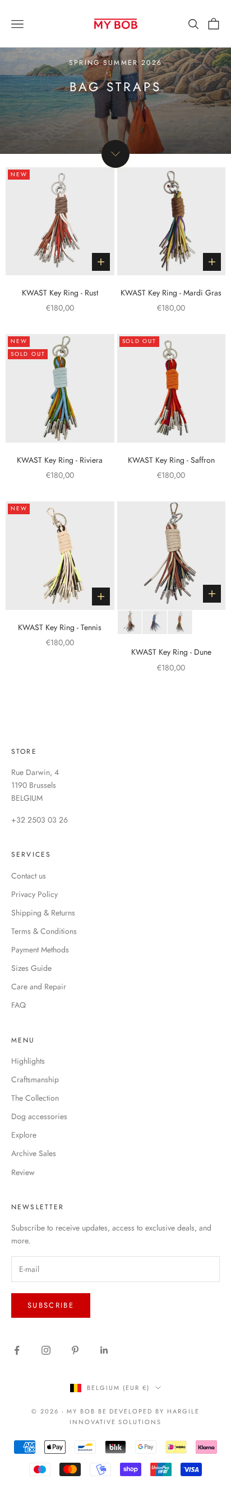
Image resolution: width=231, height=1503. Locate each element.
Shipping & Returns (43, 912)
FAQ (18, 1005)
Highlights (28, 1061)
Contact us (28, 875)
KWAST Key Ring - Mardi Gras (171, 292)
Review (23, 1172)
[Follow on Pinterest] (75, 1350)
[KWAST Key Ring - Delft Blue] (154, 622)
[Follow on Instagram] (46, 1350)
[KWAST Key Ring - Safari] (179, 622)
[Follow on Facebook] (16, 1350)
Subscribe (50, 1305)
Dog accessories (39, 1116)
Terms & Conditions (44, 931)
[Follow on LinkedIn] (104, 1350)
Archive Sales (33, 1153)
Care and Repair (38, 986)
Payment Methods (40, 949)
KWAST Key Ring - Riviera (60, 460)
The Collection (35, 1097)
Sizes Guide (31, 968)
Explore (23, 1134)
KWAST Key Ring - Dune (171, 651)
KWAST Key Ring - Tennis (59, 627)
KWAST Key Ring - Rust (60, 292)
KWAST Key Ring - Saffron (171, 460)
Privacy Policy (34, 894)
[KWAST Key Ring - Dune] (129, 622)
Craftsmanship (35, 1079)
